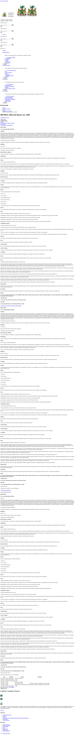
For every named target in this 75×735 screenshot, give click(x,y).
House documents (6, 724)
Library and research (6, 725)
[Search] (1, 26)
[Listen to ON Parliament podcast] (1, 701)
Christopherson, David (4, 117)
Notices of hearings (6, 730)
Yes (11, 687)
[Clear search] (13, 25)
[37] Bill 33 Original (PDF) (5, 490)
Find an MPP (5, 726)
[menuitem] (10, 57)
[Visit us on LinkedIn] (1, 699)
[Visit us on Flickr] (1, 702)
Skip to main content (4, 0)
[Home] (18, 18)
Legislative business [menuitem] (6, 65)
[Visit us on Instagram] (1, 694)
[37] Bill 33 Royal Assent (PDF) (6, 125)
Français (4, 34)
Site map (2, 710)
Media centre (5, 728)
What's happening (6, 720)
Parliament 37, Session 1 (7, 110)
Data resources (5, 729)
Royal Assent (2, 124)
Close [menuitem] (4, 64)
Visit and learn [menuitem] (5, 91)
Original (2, 122)
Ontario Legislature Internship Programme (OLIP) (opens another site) (16, 718)
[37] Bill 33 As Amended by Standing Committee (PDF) (10, 305)
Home (4, 107)
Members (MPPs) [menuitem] (6, 52)
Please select (3, 119)
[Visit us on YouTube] (1, 704)
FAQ (4, 727)
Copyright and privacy (6, 733)
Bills (4, 109)
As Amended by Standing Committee (7, 123)
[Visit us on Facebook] (1, 696)
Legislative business (6, 108)
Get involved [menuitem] (5, 79)
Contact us (5, 715)
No (13, 687)
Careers (4, 717)
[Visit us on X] (1, 697)
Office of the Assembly (7, 714)
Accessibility (5, 719)
